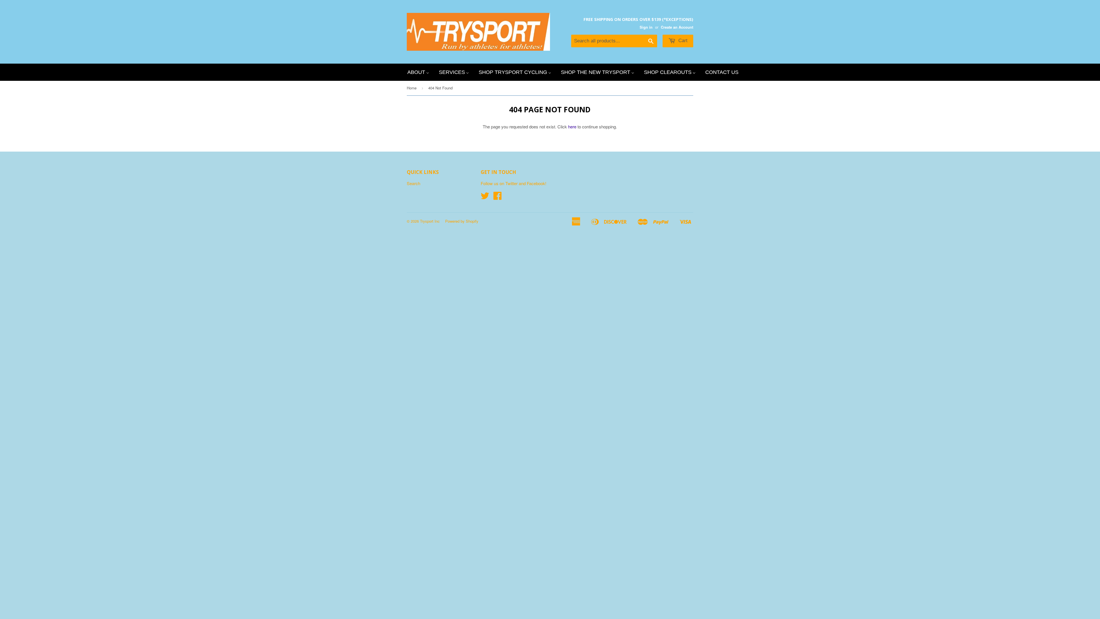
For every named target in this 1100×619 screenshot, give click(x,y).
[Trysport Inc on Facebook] (497, 197)
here (572, 127)
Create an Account (677, 27)
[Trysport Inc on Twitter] (485, 197)
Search (413, 183)
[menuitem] (418, 72)
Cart (682, 40)
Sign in (646, 27)
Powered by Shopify (461, 221)
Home (412, 88)
